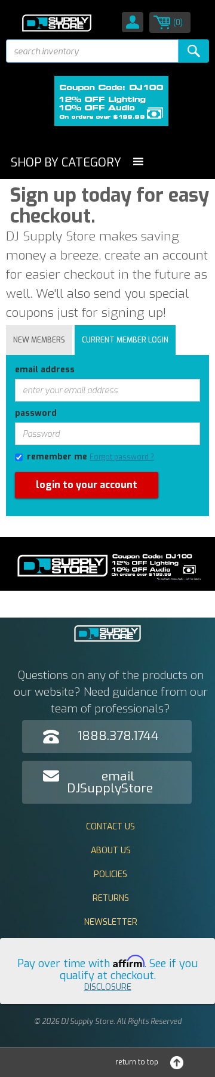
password (36, 413)
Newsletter (110, 922)
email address (45, 369)
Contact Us (110, 826)
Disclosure (107, 987)
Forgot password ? (122, 457)
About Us (111, 850)
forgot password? (35, 522)
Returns (111, 898)
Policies (110, 874)
